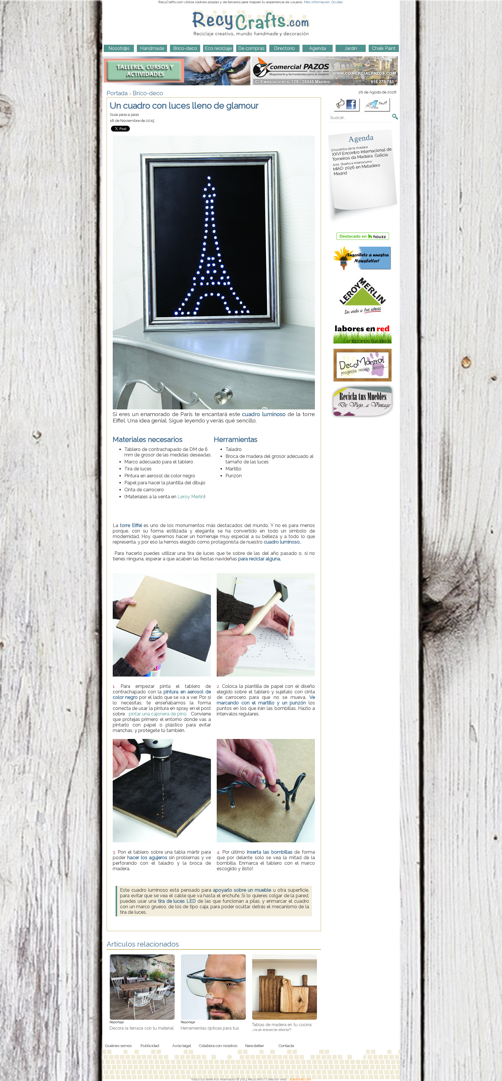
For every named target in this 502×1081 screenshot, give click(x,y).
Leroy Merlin (191, 496)
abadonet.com (300, 1079)
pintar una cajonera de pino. (158, 714)
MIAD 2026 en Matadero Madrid (356, 168)
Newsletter (254, 1045)
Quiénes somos (118, 1045)
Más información (317, 2)
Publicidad (150, 1045)
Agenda (361, 138)
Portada (117, 93)
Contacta (286, 1045)
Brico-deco (148, 93)
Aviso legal (181, 1045)
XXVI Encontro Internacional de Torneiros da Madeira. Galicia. (361, 153)
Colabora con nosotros (218, 1045)
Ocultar (337, 2)
